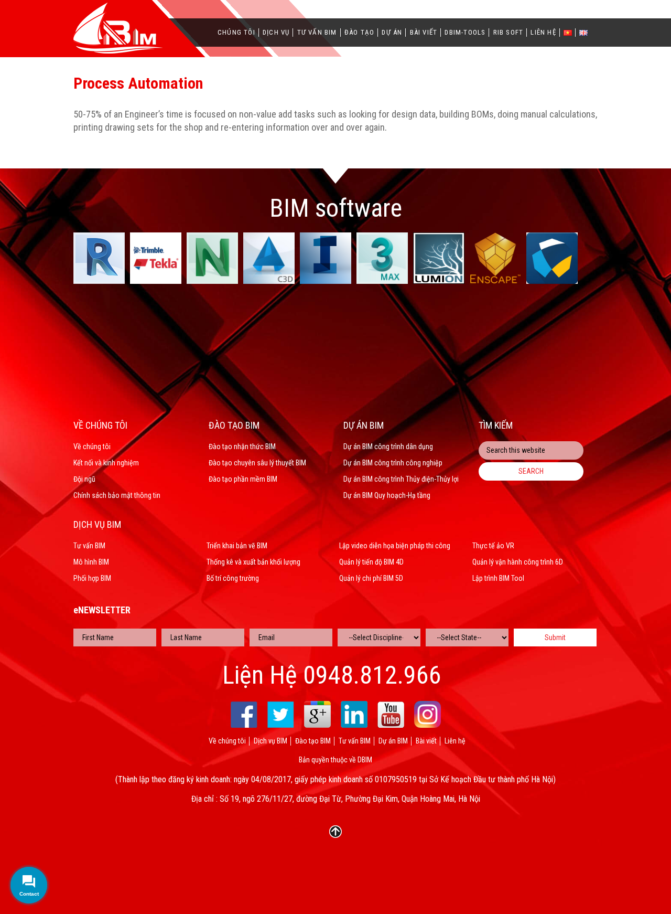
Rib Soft (508, 32)
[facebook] (244, 714)
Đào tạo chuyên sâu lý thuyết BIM (257, 463)
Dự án (392, 32)
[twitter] (280, 714)
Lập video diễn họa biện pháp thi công (394, 545)
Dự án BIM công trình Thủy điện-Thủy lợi (401, 479)
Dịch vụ (276, 32)
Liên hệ (543, 32)
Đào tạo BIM (313, 741)
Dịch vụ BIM (270, 741)
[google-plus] (317, 714)
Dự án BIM (393, 741)
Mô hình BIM (91, 562)
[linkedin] (354, 714)
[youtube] (390, 714)
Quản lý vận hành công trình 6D (517, 562)
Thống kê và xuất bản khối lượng (253, 562)
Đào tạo (359, 32)
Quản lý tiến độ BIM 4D (371, 562)
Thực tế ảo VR (493, 545)
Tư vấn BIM (317, 32)
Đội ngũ (84, 479)
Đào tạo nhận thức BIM (242, 446)
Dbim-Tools (465, 32)
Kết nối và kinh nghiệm (106, 463)
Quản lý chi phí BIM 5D (371, 578)
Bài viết (424, 32)
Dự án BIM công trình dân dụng (388, 446)
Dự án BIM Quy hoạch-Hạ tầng (386, 495)
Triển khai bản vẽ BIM (237, 545)
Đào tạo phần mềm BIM (243, 479)
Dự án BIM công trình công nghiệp (392, 463)
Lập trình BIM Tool (498, 578)
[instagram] (427, 714)
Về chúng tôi (92, 446)
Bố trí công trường (233, 578)
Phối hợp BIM (92, 578)
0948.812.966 (372, 675)
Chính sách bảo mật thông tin (116, 495)
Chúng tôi (236, 32)
